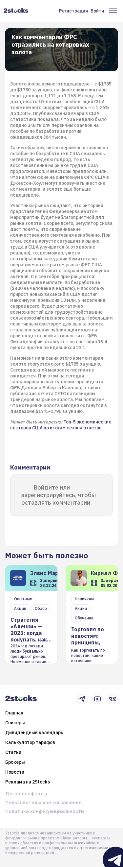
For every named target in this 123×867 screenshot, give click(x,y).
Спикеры (15, 723)
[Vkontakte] (112, 699)
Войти (97, 11)
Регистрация (73, 11)
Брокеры (15, 762)
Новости (14, 772)
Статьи (13, 752)
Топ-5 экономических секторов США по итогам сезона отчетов (60, 425)
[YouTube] (97, 699)
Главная (14, 713)
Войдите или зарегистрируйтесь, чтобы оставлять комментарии (58, 495)
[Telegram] (82, 699)
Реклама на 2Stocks (27, 782)
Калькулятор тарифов (30, 742)
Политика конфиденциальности (44, 811)
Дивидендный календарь (34, 732)
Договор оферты (26, 793)
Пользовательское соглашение (43, 802)
